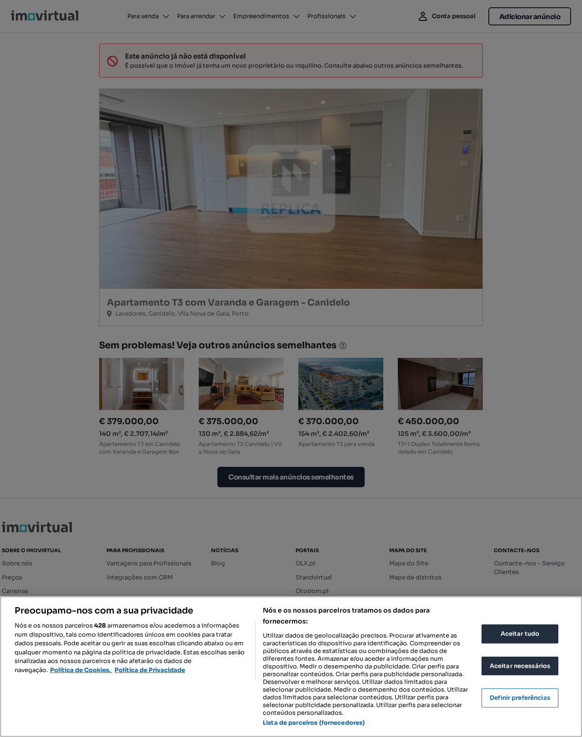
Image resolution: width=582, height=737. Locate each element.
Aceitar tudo (520, 634)
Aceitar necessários (520, 666)
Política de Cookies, (81, 670)
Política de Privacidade (150, 670)
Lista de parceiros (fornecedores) (314, 723)
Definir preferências (520, 698)
